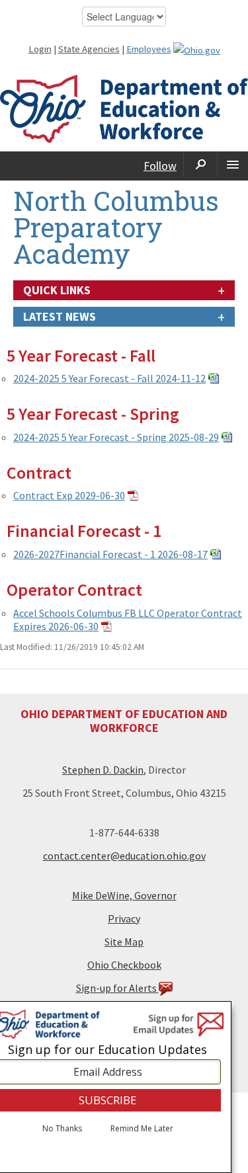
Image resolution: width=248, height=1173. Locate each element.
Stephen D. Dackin (103, 769)
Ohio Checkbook (124, 964)
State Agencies (89, 49)
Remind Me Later (141, 1128)
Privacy (124, 918)
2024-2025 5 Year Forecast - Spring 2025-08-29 (116, 437)
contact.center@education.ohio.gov (124, 855)
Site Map (124, 941)
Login (40, 49)
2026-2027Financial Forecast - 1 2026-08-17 (110, 554)
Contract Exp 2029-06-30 (69, 495)
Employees (148, 49)
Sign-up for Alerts (117, 987)
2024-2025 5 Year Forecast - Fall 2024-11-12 (109, 378)
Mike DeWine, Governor (124, 895)
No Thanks (62, 1128)
